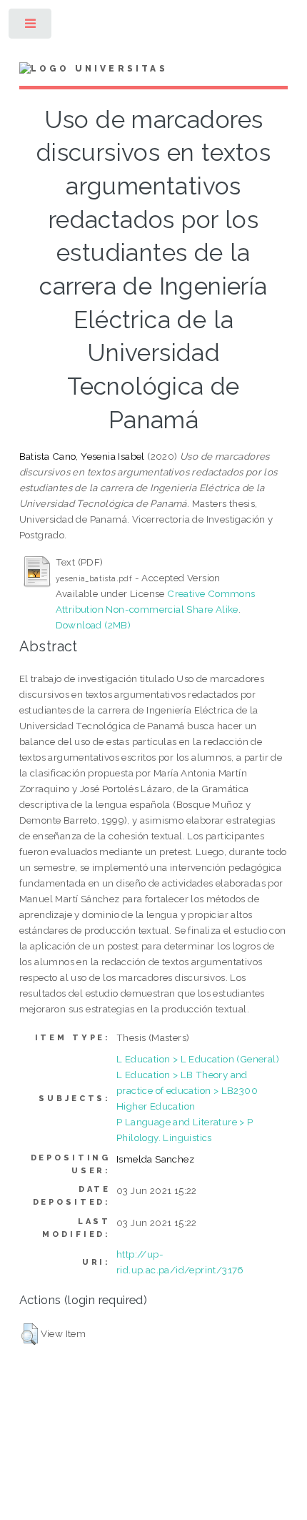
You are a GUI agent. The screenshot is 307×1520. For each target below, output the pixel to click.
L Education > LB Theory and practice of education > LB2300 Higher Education (187, 1090)
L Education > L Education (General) (197, 1059)
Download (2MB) (93, 625)
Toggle (31, 27)
